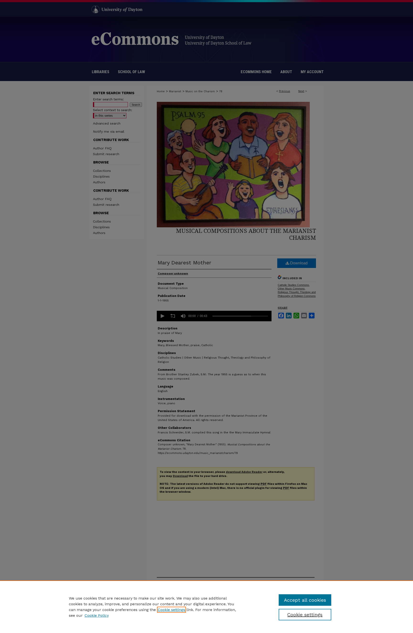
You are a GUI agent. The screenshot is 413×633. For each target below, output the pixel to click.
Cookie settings (171, 609)
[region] (206, 606)
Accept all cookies (305, 600)
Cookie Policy (97, 615)
